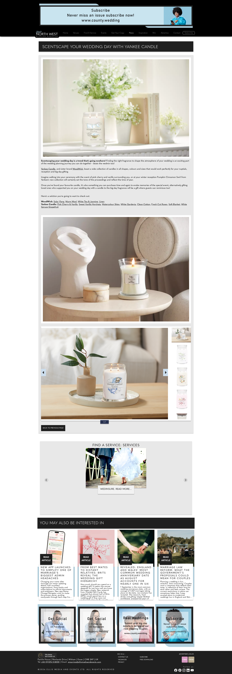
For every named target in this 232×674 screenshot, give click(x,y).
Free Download (146, 659)
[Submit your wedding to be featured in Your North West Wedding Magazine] (135, 625)
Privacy (121, 662)
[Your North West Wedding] (47, 34)
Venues (76, 33)
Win (154, 33)
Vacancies (122, 659)
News (131, 33)
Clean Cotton (143, 204)
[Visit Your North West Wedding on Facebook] (176, 670)
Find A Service (90, 33)
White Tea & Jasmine (88, 202)
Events (103, 33)
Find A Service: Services (116, 445)
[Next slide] (186, 480)
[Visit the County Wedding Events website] (185, 660)
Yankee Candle (48, 169)
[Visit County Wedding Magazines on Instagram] (184, 670)
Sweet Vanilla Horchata (90, 204)
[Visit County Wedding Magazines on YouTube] (192, 670)
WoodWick (78, 169)
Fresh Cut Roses (159, 204)
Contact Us (123, 657)
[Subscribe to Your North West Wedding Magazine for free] (174, 625)
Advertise (165, 33)
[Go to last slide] (46, 480)
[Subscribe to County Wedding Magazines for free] (116, 16)
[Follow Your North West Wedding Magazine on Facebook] (57, 625)
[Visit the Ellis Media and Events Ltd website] (47, 655)
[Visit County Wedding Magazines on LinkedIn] (188, 670)
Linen (101, 202)
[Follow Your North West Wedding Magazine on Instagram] (96, 625)
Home (65, 33)
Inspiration (143, 33)
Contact (176, 33)
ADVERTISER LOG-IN (186, 654)
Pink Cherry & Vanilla (67, 204)
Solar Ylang (59, 202)
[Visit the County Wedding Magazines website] (191, 660)
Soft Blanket (174, 204)
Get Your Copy (117, 33)
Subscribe (189, 33)
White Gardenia (128, 204)
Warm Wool (71, 202)
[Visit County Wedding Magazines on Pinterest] (180, 670)
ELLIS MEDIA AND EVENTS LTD (66, 669)
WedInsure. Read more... (116, 489)
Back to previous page (53, 428)
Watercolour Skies (111, 204)
